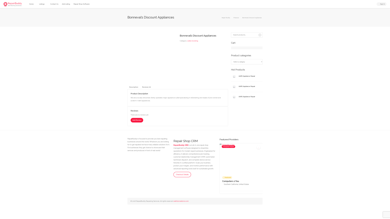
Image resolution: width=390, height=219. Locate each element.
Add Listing (66, 4)
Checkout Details (182, 175)
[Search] (260, 35)
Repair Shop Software (81, 4)
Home (31, 4)
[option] (241, 168)
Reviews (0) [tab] (146, 87)
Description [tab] (133, 87)
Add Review (136, 120)
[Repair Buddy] (13, 4)
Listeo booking (192, 41)
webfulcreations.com (181, 201)
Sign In (382, 4)
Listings (41, 4)
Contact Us (54, 4)
